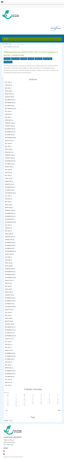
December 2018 (9, 298)
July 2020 (7, 257)
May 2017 (7, 347)
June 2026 (7, 85)
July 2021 (7, 225)
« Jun (6, 410)
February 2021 (9, 236)
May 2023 (7, 175)
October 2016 (9, 359)
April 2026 (8, 91)
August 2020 (8, 254)
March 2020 (8, 266)
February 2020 (9, 268)
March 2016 (8, 367)
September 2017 (9, 335)
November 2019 (9, 274)
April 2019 (8, 289)
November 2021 (9, 216)
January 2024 (9, 158)
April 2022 (8, 204)
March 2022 (8, 207)
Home (3, 43)
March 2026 (8, 94)
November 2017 (9, 330)
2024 (7, 43)
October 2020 (9, 248)
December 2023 (9, 161)
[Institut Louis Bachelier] (56, 27)
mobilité (6, 420)
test (11, 420)
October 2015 (9, 376)
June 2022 (7, 198)
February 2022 (9, 210)
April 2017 (8, 350)
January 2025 (9, 126)
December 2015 (9, 370)
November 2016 (9, 356)
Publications (23, 58)
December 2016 (9, 353)
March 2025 (8, 120)
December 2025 (9, 99)
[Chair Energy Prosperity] (11, 14)
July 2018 (7, 312)
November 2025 (9, 102)
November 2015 (9, 373)
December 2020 (9, 242)
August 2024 (8, 140)
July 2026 (7, 82)
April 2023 (8, 178)
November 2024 (9, 131)
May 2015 (7, 385)
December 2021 (9, 213)
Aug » (59, 410)
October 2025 (9, 105)
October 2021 (9, 219)
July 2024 (7, 143)
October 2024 (9, 134)
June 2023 (7, 172)
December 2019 (9, 271)
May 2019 (7, 286)
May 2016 (7, 365)
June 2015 (7, 382)
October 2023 (9, 164)
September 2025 (9, 108)
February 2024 (9, 155)
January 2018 (9, 324)
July (10, 43)
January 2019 (9, 295)
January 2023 (9, 184)
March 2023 (8, 181)
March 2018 (8, 321)
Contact (5, 448)
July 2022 (7, 196)
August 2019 (8, 280)
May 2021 (7, 231)
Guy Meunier (7, 58)
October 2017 (9, 333)
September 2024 (9, 137)
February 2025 (9, 123)
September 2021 (9, 222)
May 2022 (7, 201)
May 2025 (7, 117)
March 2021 (8, 233)
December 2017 (9, 327)
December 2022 (9, 187)
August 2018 (8, 309)
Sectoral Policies (8, 62)
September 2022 (9, 193)
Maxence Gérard (15, 58)
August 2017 (8, 338)
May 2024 (7, 146)
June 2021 (7, 228)
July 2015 (7, 379)
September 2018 (9, 306)
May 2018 (7, 315)
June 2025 (7, 114)
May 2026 (7, 88)
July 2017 (7, 341)
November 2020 (9, 245)
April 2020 (8, 263)
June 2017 (7, 344)
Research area (38, 58)
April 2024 (8, 149)
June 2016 (7, 362)
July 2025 (7, 111)
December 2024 (9, 129)
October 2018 (9, 303)
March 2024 (8, 152)
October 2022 (9, 190)
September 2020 (9, 251)
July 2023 (7, 169)
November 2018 (9, 300)
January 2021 (9, 239)
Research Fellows (48, 58)
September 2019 (9, 277)
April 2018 (8, 318)
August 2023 (8, 166)
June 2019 (7, 283)
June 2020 (7, 260)
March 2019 (8, 292)
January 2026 (9, 96)
